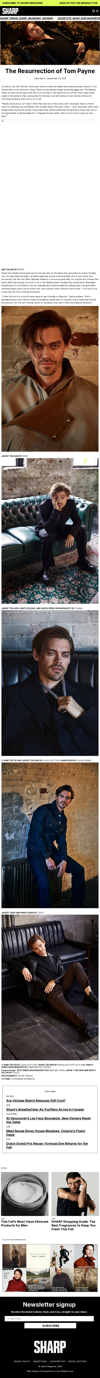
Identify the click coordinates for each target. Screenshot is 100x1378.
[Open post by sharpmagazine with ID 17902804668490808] (86, 1280)
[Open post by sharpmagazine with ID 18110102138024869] (14, 1256)
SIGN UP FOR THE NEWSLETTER (79, 3)
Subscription (57, 1361)
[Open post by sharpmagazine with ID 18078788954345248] (38, 1256)
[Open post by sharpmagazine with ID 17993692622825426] (62, 1256)
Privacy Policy (22, 1361)
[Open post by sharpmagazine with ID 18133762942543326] (62, 1280)
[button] (97, 11)
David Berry (39, 78)
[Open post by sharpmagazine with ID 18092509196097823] (38, 1280)
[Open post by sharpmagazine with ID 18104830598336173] (86, 1256)
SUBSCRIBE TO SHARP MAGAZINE (22, 3)
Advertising (40, 1361)
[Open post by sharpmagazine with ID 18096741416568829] (14, 1280)
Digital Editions (77, 1361)
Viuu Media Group (64, 1371)
